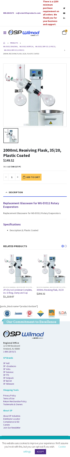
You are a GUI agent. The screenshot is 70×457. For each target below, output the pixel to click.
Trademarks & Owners (12, 404)
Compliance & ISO (11, 421)
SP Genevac (8, 372)
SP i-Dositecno (9, 366)
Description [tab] (16, 192)
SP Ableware (8, 383)
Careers (6, 424)
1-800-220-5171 (9, 351)
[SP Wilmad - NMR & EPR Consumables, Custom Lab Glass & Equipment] (23, 33)
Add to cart (33, 177)
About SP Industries (11, 416)
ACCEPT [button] (40, 451)
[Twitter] (64, 8)
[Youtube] (64, 13)
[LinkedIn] (64, 17)
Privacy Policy (9, 395)
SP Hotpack (8, 378)
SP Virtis (6, 369)
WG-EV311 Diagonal (9, 287)
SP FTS (6, 375)
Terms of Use (8, 398)
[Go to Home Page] (4, 43)
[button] (62, 246)
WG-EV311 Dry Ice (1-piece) (25, 287)
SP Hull (6, 363)
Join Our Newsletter (11, 427)
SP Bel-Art (7, 381)
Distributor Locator (11, 419)
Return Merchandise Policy (15, 401)
